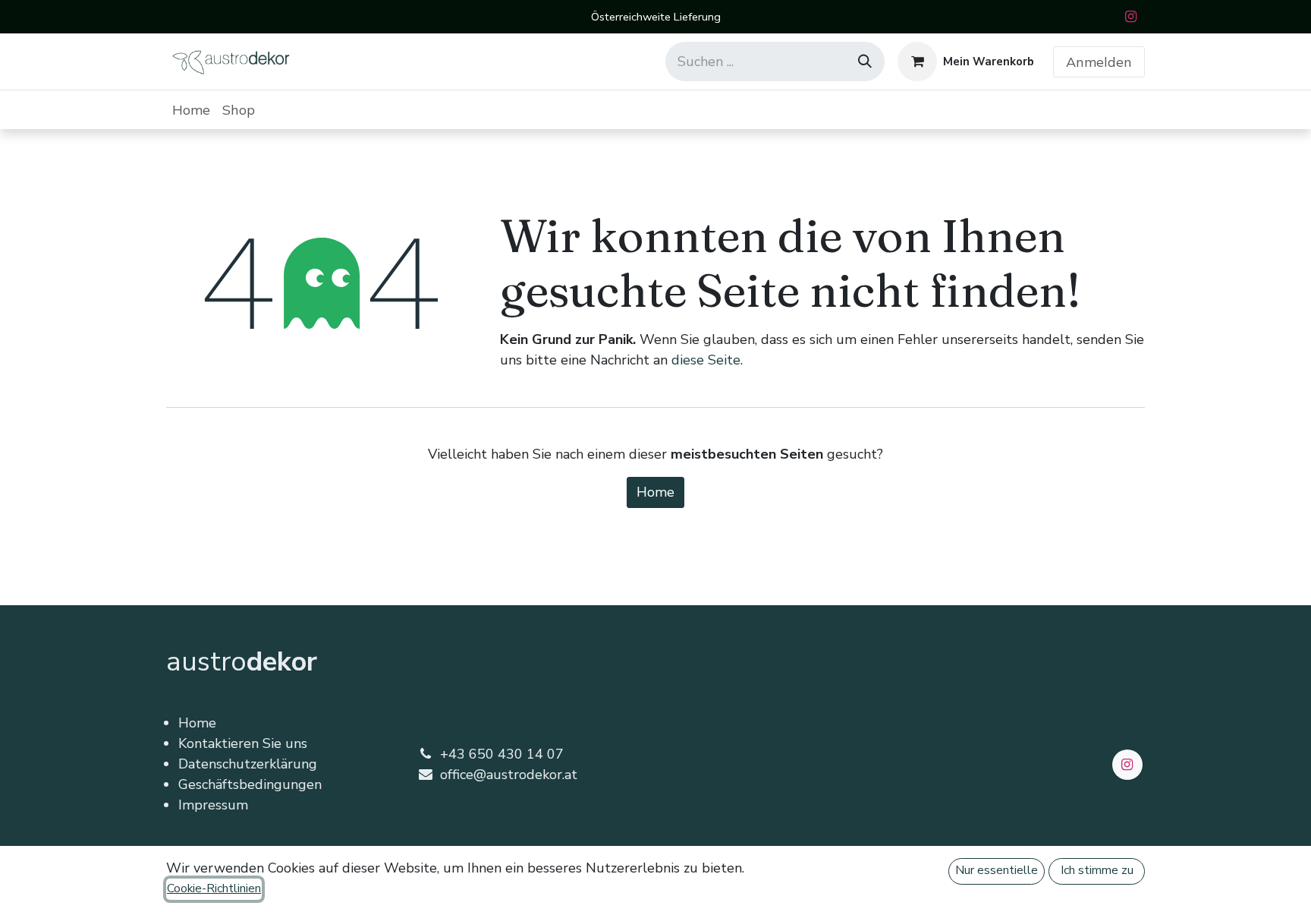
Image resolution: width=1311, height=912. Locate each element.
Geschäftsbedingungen (250, 784)
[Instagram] (1130, 16)
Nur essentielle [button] (996, 870)
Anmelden (1099, 62)
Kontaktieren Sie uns (242, 743)
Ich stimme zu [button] (1097, 870)
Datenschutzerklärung (247, 764)
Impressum (213, 805)
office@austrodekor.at (508, 774)
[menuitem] (191, 109)
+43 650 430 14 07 (502, 754)
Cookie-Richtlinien (214, 888)
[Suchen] (865, 61)
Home (655, 492)
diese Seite (705, 360)
